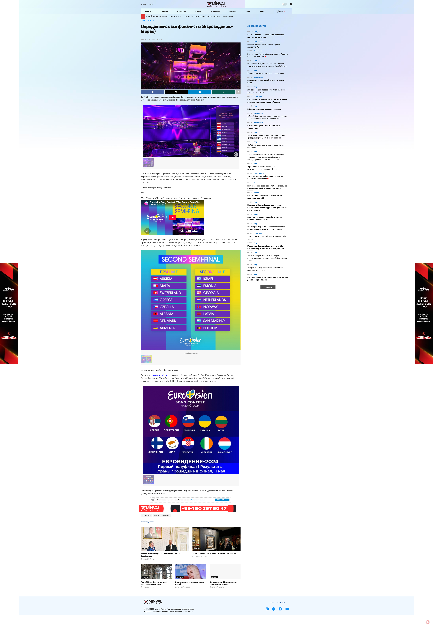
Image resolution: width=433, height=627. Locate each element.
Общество (181, 11)
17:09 (250, 60)
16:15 (250, 113)
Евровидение (146, 515)
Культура (151, 20)
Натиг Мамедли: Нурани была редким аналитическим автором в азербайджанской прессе (267, 258)
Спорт (248, 11)
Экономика (215, 11)
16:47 (250, 77)
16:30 (250, 96)
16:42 (250, 87)
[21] (191, 430)
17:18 (250, 51)
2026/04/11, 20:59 (200, 557)
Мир (255, 70)
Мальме (157, 515)
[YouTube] (287, 609)
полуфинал (166, 515)
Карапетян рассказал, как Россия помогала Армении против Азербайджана (182, 16)
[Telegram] (273, 609)
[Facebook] (280, 609)
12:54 (250, 274)
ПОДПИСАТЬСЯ (222, 500)
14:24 (250, 202)
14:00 (250, 224)
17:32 (250, 41)
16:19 (250, 106)
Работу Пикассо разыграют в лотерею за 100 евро (214, 553)
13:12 (250, 264)
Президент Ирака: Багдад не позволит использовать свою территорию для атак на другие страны (267, 207)
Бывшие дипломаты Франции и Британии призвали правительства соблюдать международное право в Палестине (265, 157)
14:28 (250, 192)
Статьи (165, 11)
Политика (149, 11)
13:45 (250, 233)
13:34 (250, 243)
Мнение (232, 11)
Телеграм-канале (198, 500)
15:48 (250, 142)
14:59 (250, 173)
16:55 (250, 70)
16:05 (250, 123)
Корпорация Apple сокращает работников (265, 73)
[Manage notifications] (428, 622)
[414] (191, 131)
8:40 (250, 32)
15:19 (250, 163)
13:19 (250, 252)
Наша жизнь (259, 173)
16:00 (250, 132)
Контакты (281, 602)
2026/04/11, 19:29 (148, 587)
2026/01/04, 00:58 (183, 587)
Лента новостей (257, 25)
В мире (198, 11)
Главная (143, 20)
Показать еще (268, 287)
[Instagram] (267, 609)
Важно (256, 192)
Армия (262, 11)
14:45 (250, 183)
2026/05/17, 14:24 (148, 559)
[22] (191, 300)
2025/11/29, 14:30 (217, 587)
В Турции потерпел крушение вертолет (264, 109)
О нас (272, 602)
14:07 (250, 214)
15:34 (250, 151)
